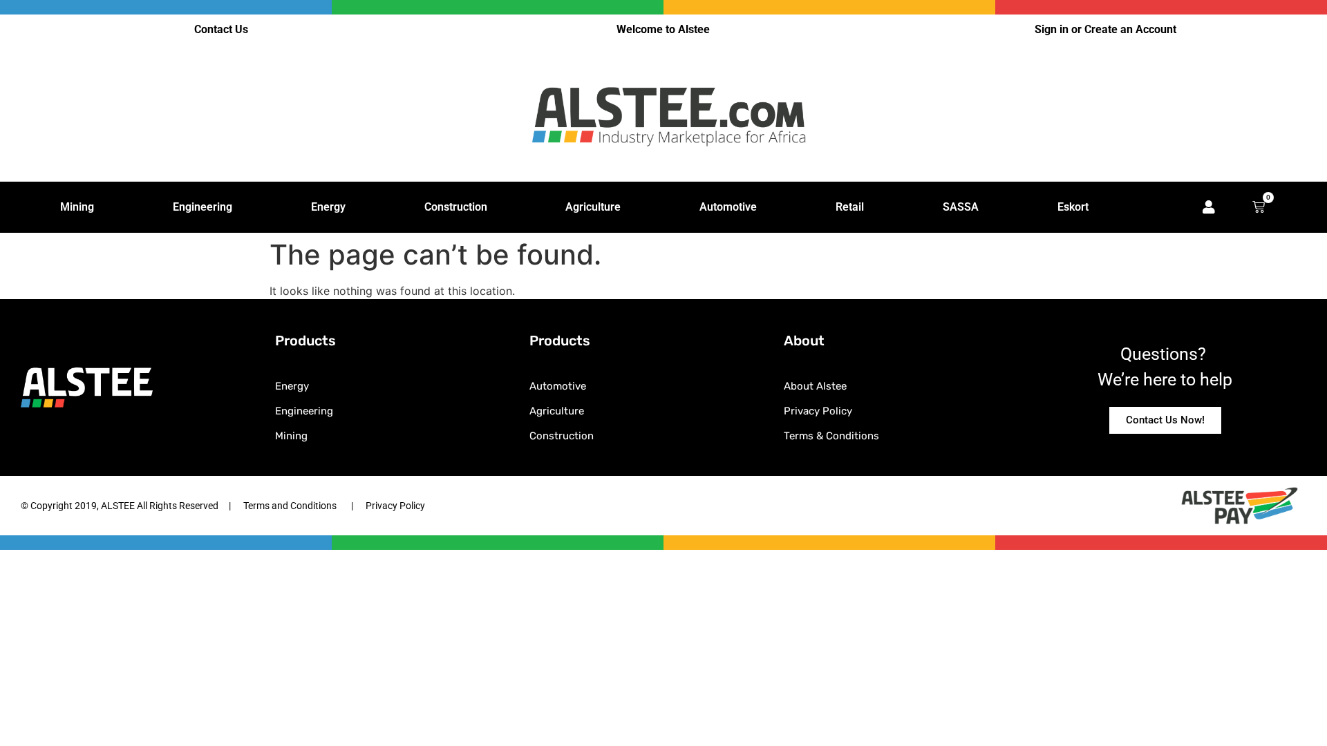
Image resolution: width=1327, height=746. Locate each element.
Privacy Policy (818, 411)
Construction (455, 206)
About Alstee (815, 386)
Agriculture (593, 206)
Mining (77, 206)
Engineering (202, 206)
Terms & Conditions (831, 436)
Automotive (728, 206)
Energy (328, 206)
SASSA (961, 206)
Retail (850, 206)
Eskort (1073, 206)
